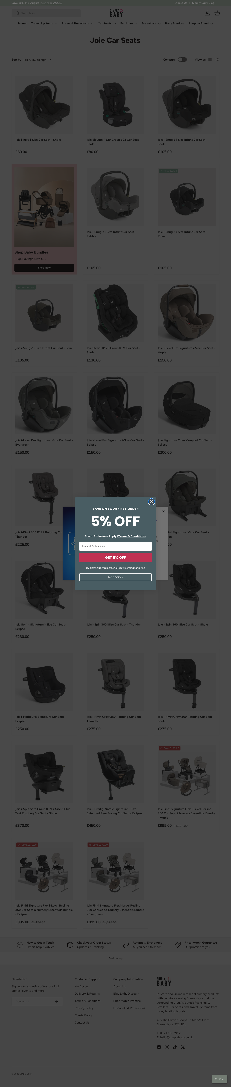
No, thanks (115, 577)
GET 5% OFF (115, 557)
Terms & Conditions (132, 536)
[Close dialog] (151, 502)
